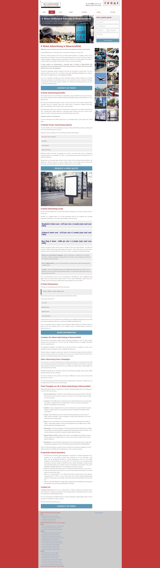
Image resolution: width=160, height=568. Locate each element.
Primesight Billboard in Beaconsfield (51, 527)
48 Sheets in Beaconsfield (49, 519)
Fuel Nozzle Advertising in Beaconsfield (52, 564)
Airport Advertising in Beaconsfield (51, 544)
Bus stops (44, 136)
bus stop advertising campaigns (75, 73)
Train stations (45, 145)
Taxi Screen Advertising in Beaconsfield (52, 559)
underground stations (66, 75)
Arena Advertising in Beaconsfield (50, 546)
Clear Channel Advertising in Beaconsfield (53, 526)
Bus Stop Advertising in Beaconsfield (51, 532)
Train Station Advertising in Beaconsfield (52, 542)
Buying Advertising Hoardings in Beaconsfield (52, 566)
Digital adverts (50, 263)
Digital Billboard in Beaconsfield (50, 539)
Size (52, 12)
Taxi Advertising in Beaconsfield (50, 552)
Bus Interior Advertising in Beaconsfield (52, 562)
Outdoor (84, 12)
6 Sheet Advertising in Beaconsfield (51, 517)
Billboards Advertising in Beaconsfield (50, 512)
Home (44, 12)
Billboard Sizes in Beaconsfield (50, 516)
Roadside (44, 141)
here (73, 483)
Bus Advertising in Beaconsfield (50, 554)
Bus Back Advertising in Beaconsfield (51, 561)
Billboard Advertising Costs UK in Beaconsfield (53, 522)
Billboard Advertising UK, (49, 490)
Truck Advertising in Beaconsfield (50, 556)
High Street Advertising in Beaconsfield (52, 529)
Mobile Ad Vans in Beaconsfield (50, 557)
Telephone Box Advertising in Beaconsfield (53, 537)
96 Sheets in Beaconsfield (49, 521)
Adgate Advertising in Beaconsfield (51, 549)
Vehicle (99, 12)
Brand (71, 12)
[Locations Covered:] (40, 1)
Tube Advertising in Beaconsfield (50, 534)
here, (80, 380)
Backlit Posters (45, 307)
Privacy (97, 512)
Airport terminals (46, 149)
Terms (101, 512)
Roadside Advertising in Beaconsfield (51, 536)
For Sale (112, 12)
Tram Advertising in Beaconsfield (50, 547)
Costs (60, 12)
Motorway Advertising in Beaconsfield (51, 541)
